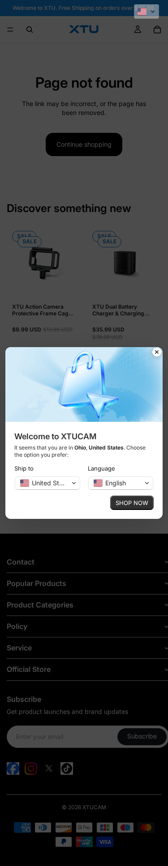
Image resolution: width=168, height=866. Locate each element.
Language (101, 468)
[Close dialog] (157, 353)
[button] (146, 11)
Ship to (24, 468)
